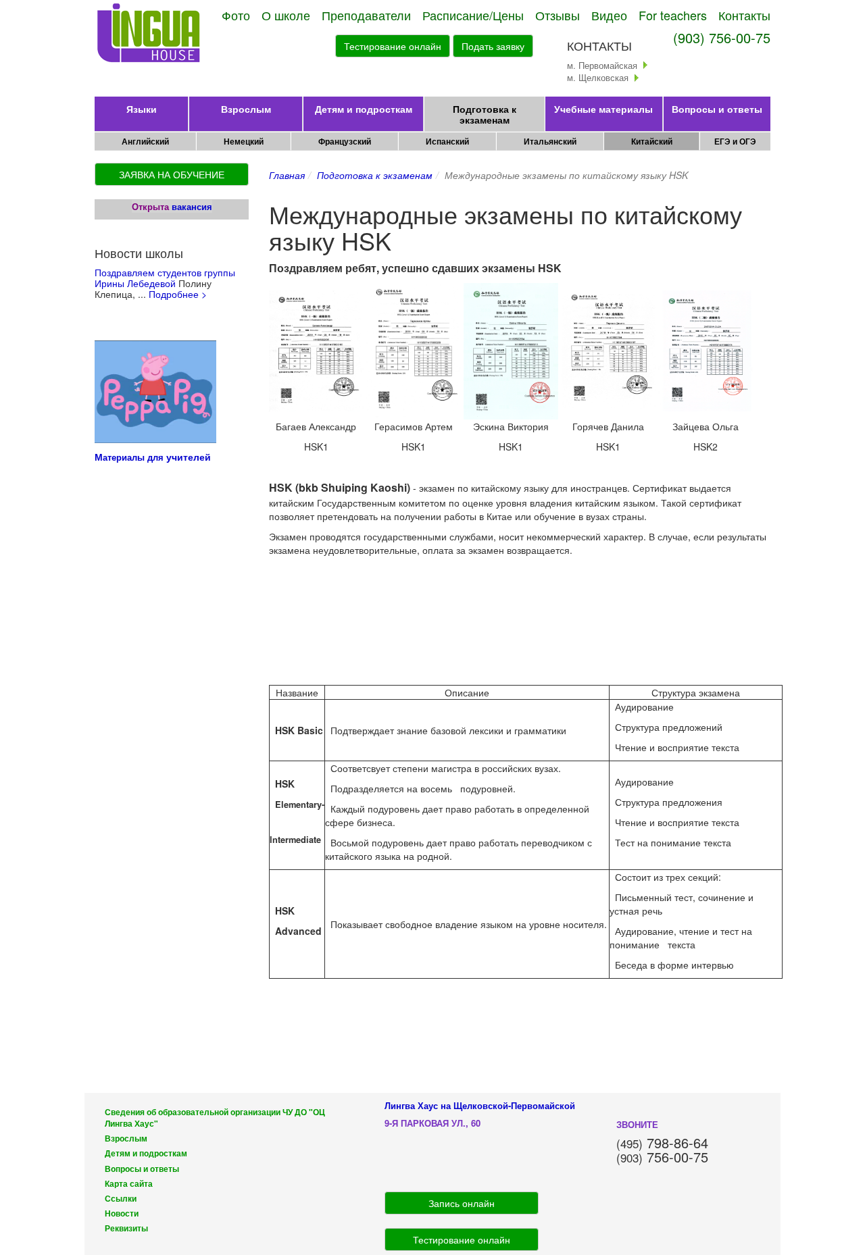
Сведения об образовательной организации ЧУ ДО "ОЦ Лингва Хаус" (215, 1117)
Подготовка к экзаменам (484, 114)
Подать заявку (493, 46)
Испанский (447, 141)
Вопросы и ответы (717, 109)
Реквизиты (126, 1228)
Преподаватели (366, 15)
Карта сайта (129, 1183)
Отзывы (557, 15)
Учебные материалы (603, 109)
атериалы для (134, 457)
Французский (344, 141)
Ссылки (121, 1198)
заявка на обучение (171, 174)
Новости (122, 1213)
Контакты (744, 15)
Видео (609, 15)
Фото (236, 15)
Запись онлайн (461, 1203)
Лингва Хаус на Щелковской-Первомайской (480, 1105)
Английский (145, 141)
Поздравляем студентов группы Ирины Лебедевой (165, 277)
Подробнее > (178, 294)
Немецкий (244, 141)
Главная (287, 175)
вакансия (192, 206)
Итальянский (550, 141)
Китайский (651, 141)
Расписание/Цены (473, 15)
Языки (141, 109)
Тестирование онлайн (392, 46)
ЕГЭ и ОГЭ (735, 141)
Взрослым (246, 109)
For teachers (673, 15)
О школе (286, 15)
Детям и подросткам (363, 109)
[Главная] (149, 33)
